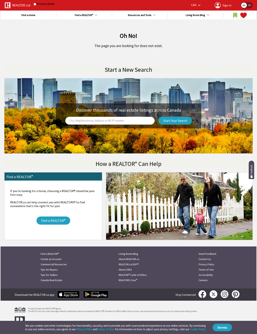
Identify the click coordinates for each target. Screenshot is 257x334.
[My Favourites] (243, 15)
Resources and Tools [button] (139, 15)
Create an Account (51, 259)
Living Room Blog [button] (195, 15)
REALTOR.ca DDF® (129, 264)
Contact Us (205, 259)
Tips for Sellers (49, 275)
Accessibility (206, 275)
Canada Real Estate (51, 280)
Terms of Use (106, 329)
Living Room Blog (128, 253)
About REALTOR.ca (129, 259)
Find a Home (28, 15)
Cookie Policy (197, 329)
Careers (203, 280)
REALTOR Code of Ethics (133, 275)
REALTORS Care (128, 280)
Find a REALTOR (50, 253)
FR (249, 5)
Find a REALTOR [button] (84, 15)
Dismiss (222, 327)
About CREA (125, 269)
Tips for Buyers (49, 269)
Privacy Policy (84, 329)
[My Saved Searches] (235, 15)
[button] (196, 5)
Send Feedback (207, 253)
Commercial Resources (54, 264)
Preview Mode (45, 4)
